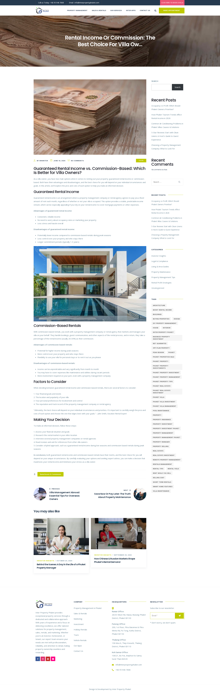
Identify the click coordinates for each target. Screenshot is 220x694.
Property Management (77, 10)
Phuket (171, 352)
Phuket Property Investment (166, 372)
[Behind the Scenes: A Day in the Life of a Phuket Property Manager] (61, 536)
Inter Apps (130, 10)
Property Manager (161, 442)
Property (157, 415)
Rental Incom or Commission (50, 474)
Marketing (78, 619)
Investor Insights (45, 561)
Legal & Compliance (159, 261)
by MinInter (42, 161)
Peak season (158, 352)
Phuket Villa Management (164, 406)
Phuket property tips (163, 381)
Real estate (158, 451)
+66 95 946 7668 (57, 2)
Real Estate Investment (164, 455)
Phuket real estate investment (161, 392)
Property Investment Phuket (166, 428)
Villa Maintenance (161, 491)
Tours (76, 635)
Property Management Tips (163, 277)
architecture (159, 305)
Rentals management (162, 464)
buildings (157, 314)
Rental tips (158, 469)
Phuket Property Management (166, 377)
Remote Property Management (167, 460)
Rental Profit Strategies (161, 282)
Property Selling (160, 446)
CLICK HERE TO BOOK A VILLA (172, 3)
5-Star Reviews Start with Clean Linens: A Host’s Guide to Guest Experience (164, 136)
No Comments (77, 161)
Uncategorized (157, 288)
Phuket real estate (161, 386)
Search (154, 81)
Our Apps (78, 645)
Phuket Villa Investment (164, 402)
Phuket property (160, 361)
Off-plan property (161, 348)
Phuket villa (158, 397)
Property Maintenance (160, 272)
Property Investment (162, 424)
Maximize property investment (161, 338)
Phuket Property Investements (160, 367)
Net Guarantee (159, 343)
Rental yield (173, 469)
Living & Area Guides (160, 266)
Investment (79, 624)
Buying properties (161, 319)
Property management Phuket (166, 437)
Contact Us (145, 10)
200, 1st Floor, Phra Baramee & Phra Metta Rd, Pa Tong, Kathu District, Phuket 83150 (127, 630)
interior (166, 328)
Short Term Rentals (162, 482)
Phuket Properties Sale (163, 357)
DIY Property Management (164, 323)
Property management (163, 433)
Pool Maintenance (161, 411)
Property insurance (162, 419)
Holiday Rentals (80, 629)
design (177, 319)
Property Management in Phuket (88, 608)
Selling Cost (158, 478)
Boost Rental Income (162, 310)
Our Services (116, 10)
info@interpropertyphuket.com (87, 2)
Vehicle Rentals (80, 640)
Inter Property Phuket (163, 332)
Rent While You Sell (162, 473)
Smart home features (162, 486)
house (155, 328)
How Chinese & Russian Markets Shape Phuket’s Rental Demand (114, 560)
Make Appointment (171, 10)
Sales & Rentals (99, 10)
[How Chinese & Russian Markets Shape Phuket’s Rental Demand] (118, 533)
